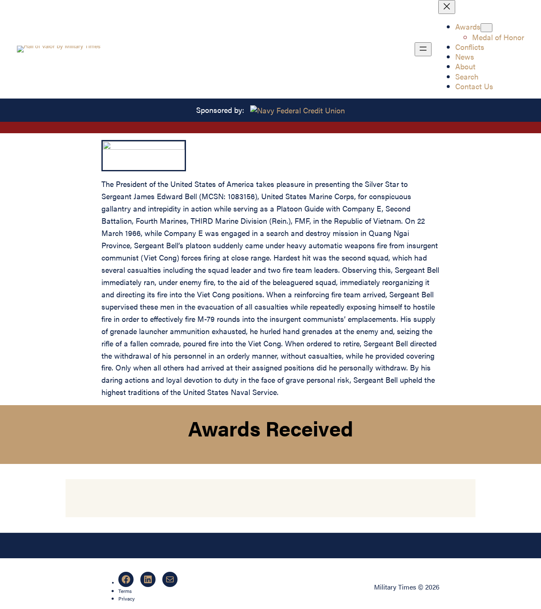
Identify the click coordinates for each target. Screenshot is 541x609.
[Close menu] (446, 7)
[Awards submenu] (486, 27)
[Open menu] (423, 49)
